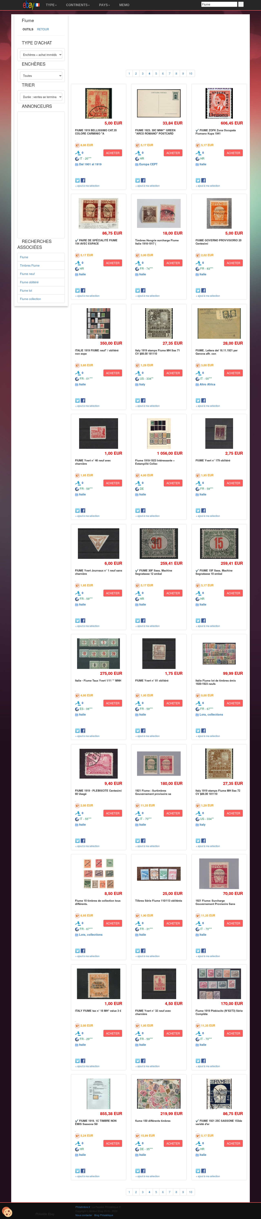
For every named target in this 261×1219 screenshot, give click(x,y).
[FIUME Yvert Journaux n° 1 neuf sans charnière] (98, 543)
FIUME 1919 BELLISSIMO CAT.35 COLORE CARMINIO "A (96, 131)
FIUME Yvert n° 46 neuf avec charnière (93, 462)
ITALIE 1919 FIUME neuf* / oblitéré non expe (96, 351)
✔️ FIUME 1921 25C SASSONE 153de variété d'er (219, 1122)
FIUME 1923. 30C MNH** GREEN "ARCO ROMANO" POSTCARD (155, 131)
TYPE (50, 5)
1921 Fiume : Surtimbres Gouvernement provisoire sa (153, 792)
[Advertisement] (41, 175)
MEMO (123, 5)
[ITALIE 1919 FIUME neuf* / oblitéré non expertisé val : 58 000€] (98, 323)
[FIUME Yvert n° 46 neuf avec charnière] (98, 433)
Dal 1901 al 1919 (90, 164)
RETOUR (43, 29)
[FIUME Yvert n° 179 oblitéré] (219, 433)
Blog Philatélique (103, 1215)
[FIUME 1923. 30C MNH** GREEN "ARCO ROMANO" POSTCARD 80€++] (159, 103)
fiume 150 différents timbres (152, 1121)
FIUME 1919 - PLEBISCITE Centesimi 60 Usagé (98, 792)
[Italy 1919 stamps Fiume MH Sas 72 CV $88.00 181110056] (219, 763)
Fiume (24, 257)
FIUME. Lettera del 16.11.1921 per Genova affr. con (217, 351)
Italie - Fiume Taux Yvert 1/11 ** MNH (98, 680)
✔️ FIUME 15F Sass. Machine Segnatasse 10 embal (214, 572)
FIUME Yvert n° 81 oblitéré (151, 680)
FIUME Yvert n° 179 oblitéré (213, 460)
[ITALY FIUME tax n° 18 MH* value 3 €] (99, 984)
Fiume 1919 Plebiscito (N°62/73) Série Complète (219, 1012)
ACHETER (112, 153)
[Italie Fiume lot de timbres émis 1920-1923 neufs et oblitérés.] (219, 653)
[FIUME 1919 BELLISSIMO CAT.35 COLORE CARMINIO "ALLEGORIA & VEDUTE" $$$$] (99, 103)
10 (190, 73)
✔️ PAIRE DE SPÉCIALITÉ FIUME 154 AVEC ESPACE (96, 241)
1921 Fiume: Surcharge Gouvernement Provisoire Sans (215, 902)
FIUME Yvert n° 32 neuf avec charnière (153, 1012)
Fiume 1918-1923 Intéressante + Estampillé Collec (155, 462)
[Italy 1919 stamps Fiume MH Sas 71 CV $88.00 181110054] (158, 323)
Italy (142, 384)
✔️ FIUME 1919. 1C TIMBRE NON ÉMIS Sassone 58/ (95, 1122)
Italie (203, 164)
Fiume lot (26, 290)
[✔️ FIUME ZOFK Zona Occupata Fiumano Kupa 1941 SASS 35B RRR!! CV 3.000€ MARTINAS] (219, 103)
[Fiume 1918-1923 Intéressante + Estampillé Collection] (158, 433)
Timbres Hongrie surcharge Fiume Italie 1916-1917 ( (157, 241)
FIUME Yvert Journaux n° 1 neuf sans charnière (98, 572)
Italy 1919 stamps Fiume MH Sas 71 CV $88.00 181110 (157, 351)
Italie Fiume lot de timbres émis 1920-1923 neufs (216, 682)
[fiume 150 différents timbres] (159, 1094)
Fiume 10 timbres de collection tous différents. (98, 902)
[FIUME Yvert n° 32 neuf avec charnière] (159, 983)
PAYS (103, 5)
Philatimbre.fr (82, 1207)
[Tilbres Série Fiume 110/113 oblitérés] (159, 874)
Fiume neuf (27, 274)
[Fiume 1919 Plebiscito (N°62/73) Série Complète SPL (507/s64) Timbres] (219, 983)
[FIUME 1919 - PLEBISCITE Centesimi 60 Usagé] (98, 763)
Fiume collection (30, 299)
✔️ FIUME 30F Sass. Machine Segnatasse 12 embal (153, 572)
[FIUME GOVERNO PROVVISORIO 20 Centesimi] (219, 213)
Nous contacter (83, 1215)
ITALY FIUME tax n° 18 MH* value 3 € (98, 1011)
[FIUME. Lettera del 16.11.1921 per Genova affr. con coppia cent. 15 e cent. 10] (219, 323)
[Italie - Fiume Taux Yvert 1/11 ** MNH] (98, 653)
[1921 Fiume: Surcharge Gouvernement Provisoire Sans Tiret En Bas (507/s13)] (219, 873)
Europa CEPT (148, 164)
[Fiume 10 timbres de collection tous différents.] (98, 873)
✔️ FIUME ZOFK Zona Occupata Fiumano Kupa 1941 (216, 131)
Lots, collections (211, 714)
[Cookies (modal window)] (7, 1212)
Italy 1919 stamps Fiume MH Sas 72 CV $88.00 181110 (218, 792)
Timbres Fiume (30, 265)
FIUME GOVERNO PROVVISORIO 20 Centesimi (218, 241)
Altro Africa (207, 384)
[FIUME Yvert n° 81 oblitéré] (158, 653)
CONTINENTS (76, 5)
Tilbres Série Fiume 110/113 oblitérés (158, 900)
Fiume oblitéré (29, 282)
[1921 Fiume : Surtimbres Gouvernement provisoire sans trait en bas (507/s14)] (159, 763)
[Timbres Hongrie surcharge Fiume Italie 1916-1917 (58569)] (159, 213)
